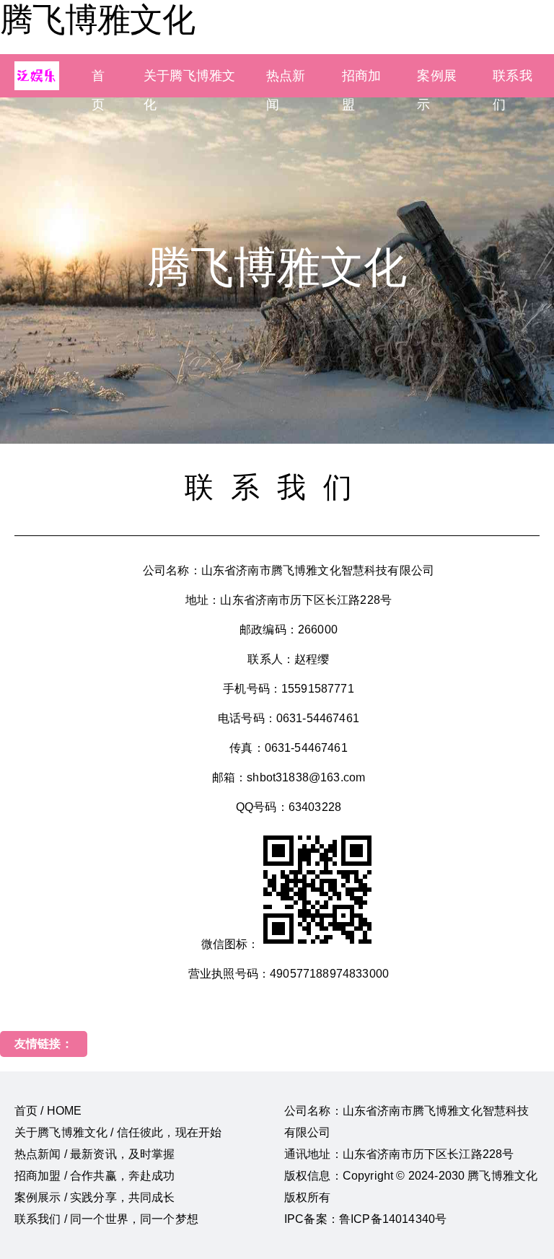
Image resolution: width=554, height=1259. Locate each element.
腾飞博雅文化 (97, 19)
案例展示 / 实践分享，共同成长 (94, 1197)
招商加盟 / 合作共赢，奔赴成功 (94, 1176)
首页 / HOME (48, 1111)
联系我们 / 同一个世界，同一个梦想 (106, 1219)
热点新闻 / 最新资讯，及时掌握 (94, 1154)
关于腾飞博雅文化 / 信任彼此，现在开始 (117, 1132)
